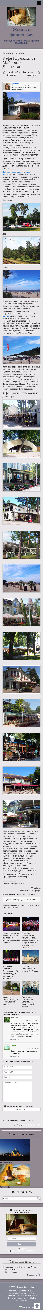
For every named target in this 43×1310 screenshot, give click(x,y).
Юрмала (31, 894)
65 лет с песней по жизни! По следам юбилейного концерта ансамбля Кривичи (11, 938)
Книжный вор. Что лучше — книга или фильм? (13, 74)
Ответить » (14, 1039)
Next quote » (32, 1275)
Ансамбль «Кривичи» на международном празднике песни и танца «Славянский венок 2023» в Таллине (30, 940)
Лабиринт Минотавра (12, 172)
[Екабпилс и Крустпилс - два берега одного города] (11, 988)
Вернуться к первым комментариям (17, 1120)
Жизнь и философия (21, 32)
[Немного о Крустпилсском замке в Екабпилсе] (30, 957)
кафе (19, 894)
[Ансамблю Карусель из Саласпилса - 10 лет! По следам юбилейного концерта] (11, 957)
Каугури (6, 316)
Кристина (15, 84)
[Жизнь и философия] (21, 16)
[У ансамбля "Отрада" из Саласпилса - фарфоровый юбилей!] (30, 988)
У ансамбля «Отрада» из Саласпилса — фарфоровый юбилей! (28, 1002)
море (24, 894)
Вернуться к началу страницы (28, 1125)
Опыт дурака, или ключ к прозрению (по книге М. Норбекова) (30, 74)
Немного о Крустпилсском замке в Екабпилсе (30, 968)
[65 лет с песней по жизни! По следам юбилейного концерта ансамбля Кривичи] (11, 924)
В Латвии (31, 900)
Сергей (13, 1046)
